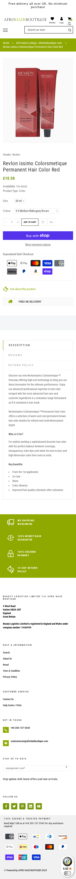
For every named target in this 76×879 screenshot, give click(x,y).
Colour (7, 211)
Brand (6, 664)
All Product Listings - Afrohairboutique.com (39, 42)
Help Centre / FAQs (12, 705)
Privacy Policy (10, 676)
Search (6, 652)
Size (5, 201)
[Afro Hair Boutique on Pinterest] (22, 806)
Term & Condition (11, 670)
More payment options (38, 244)
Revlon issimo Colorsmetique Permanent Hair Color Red (33, 46)
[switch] (67, 873)
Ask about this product (22, 289)
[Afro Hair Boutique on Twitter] (14, 806)
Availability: (9, 186)
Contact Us (8, 699)
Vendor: (7, 154)
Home (6, 42)
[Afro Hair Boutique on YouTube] (39, 806)
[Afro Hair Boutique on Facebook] (6, 806)
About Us (7, 658)
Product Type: (11, 191)
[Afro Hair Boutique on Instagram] (30, 806)
